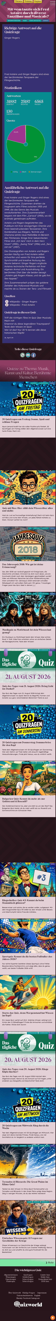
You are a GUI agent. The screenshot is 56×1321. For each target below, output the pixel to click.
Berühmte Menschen (14, 20)
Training (28, 1)
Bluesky (19, 1298)
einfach (45, 20)
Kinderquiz (10, 1281)
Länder (33, 762)
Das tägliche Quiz (33, 650)
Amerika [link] (42, 1145)
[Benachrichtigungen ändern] (52, 1317)
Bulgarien (39, 762)
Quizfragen (34, 383)
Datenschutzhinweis (25, 1295)
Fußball (40, 920)
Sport (46, 920)
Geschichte (45, 528)
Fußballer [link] (25, 920)
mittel (52, 650)
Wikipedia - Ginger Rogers (23, 301)
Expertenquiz (11, 1279)
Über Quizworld (14, 1293)
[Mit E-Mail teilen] (28, 356)
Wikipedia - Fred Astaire (22, 304)
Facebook (27, 1298)
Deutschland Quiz (45, 1279)
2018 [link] (30, 528)
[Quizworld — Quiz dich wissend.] (4, 4)
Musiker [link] (11, 593)
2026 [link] (11, 920)
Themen (18, 1)
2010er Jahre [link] (37, 528)
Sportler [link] (33, 920)
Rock (29, 593)
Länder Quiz (45, 1275)
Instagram (35, 1298)
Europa (46, 762)
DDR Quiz (45, 1281)
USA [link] (47, 1145)
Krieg (29, 1201)
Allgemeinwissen (43, 383)
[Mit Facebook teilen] (33, 356)
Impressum (41, 1293)
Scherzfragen (28, 1279)
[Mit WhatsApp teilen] (22, 356)
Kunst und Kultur (35, 20)
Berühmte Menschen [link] (21, 593)
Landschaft (15, 1145)
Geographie (26, 762)
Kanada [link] (36, 1145)
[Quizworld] (28, 1311)
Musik (25, 20)
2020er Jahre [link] (17, 920)
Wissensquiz (11, 1277)
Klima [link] (30, 1145)
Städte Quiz (45, 1277)
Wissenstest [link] (45, 1201)
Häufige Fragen (28, 1293)
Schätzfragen (28, 1277)
